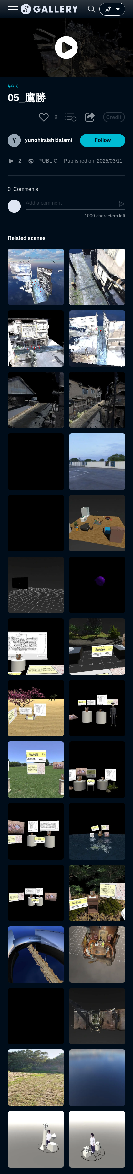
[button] (92, 9)
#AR (13, 86)
